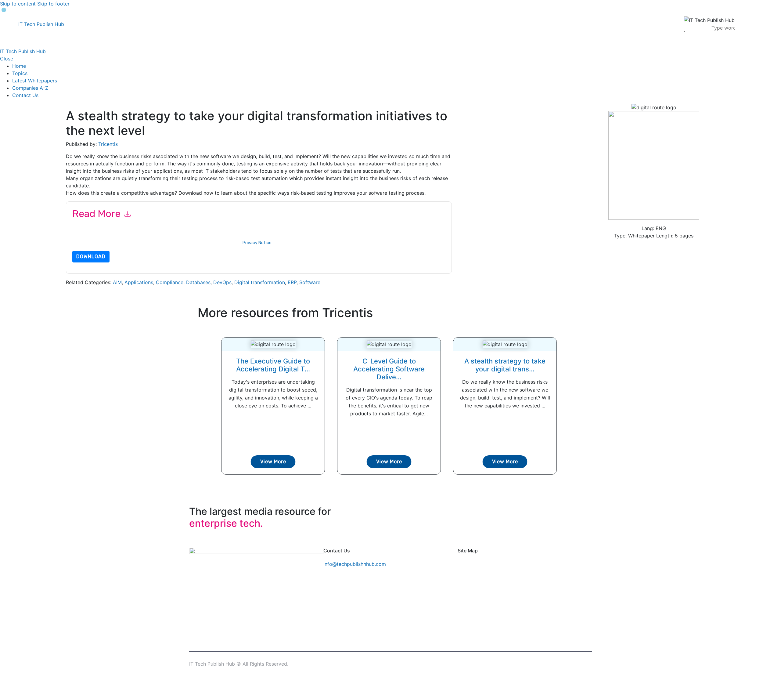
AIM (117, 282)
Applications (138, 282)
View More (273, 462)
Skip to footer (53, 4)
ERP (292, 282)
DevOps (222, 282)
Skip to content (18, 4)
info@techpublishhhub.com (354, 564)
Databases (198, 282)
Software (309, 282)
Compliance (169, 282)
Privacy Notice (257, 242)
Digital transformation (259, 282)
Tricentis (108, 144)
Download (91, 256)
